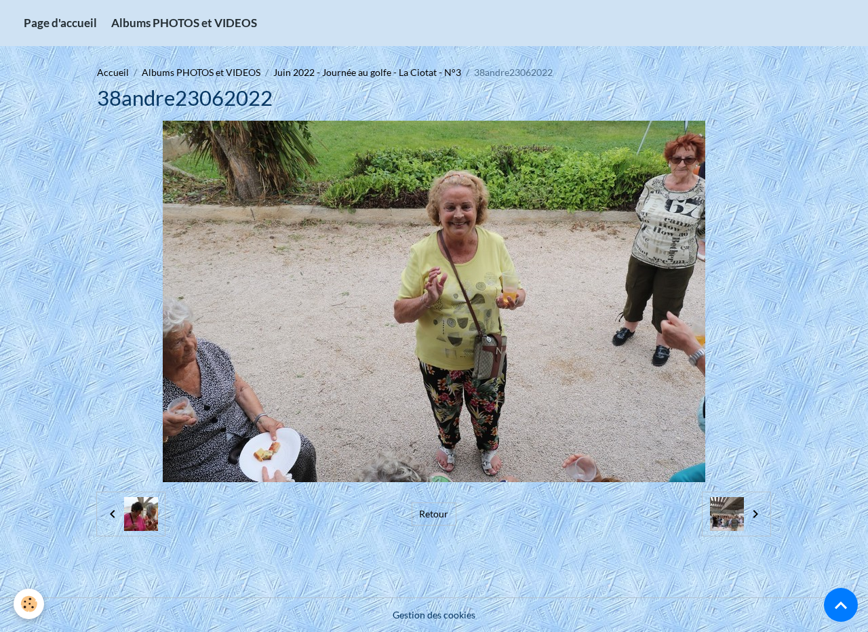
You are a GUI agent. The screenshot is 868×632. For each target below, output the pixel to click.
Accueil (113, 72)
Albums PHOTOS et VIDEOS (184, 23)
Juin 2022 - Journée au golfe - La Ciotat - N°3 (367, 72)
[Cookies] (29, 604)
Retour (433, 513)
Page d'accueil (60, 23)
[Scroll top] (841, 605)
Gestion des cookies (434, 614)
